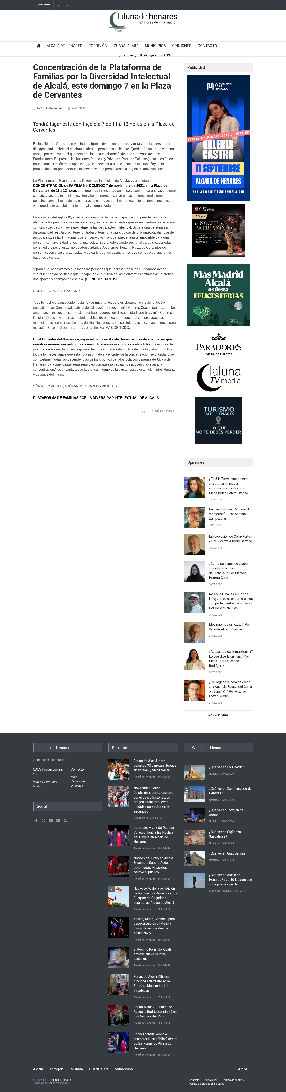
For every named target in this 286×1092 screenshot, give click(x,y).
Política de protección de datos (206, 1083)
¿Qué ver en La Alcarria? (226, 767)
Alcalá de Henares (52, 108)
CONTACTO (207, 45)
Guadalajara (141, 817)
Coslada (76, 1069)
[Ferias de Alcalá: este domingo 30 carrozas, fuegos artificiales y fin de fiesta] (118, 769)
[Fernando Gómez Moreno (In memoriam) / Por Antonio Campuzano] (194, 517)
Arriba (243, 1069)
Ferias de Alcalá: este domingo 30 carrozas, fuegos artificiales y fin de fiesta (155, 765)
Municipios (124, 1069)
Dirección (77, 785)
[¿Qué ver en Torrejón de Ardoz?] (194, 815)
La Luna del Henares (59, 1079)
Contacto (194, 1080)
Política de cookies (233, 1080)
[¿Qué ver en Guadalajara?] (194, 858)
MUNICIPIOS (155, 45)
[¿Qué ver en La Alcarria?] (194, 772)
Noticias (214, 773)
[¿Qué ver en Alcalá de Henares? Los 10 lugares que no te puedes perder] (194, 880)
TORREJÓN (98, 45)
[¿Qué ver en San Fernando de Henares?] (194, 794)
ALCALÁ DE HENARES (64, 45)
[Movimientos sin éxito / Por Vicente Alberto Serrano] (194, 632)
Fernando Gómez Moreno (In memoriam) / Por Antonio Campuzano (230, 514)
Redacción (78, 781)
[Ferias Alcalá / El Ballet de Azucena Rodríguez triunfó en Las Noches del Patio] (118, 1015)
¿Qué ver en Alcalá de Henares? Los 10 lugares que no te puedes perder (230, 879)
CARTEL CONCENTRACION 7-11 (59, 291)
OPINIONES (181, 45)
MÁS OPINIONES (218, 714)
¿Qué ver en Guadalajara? (227, 853)
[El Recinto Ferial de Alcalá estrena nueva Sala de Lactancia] (118, 957)
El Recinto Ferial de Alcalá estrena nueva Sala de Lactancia (152, 954)
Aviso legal (211, 1080)
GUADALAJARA (126, 45)
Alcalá (38, 1069)
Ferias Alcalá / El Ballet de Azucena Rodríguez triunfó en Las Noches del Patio (155, 1011)
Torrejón (56, 1069)
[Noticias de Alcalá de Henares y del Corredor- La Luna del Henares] (143, 25)
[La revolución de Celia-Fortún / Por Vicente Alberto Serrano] (194, 544)
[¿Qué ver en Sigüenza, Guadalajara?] (194, 837)
